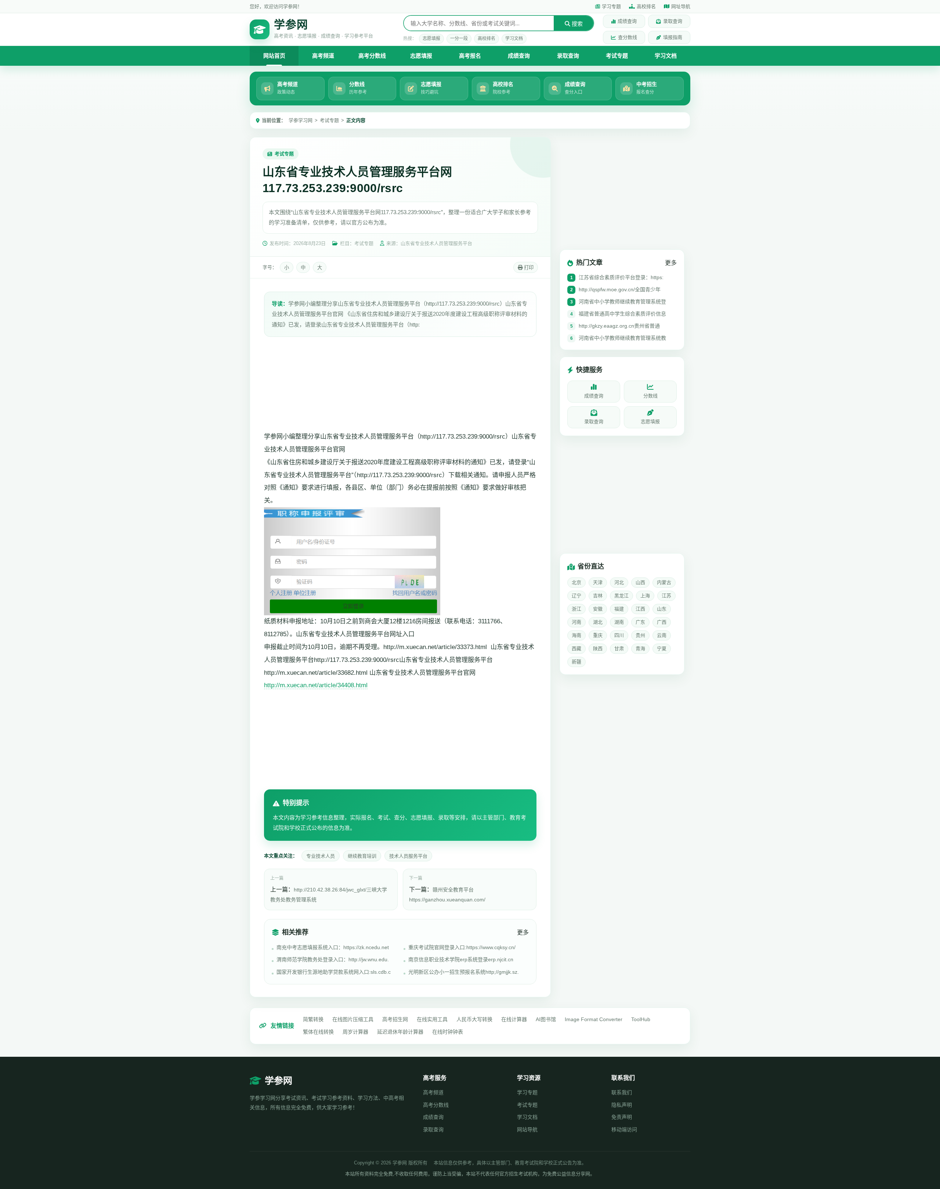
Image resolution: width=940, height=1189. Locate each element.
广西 (661, 622)
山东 (661, 609)
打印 (528, 267)
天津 (598, 582)
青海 (640, 648)
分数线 (650, 396)
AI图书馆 (546, 1019)
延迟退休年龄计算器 (400, 1032)
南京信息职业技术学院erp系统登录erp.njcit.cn (460, 959)
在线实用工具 (432, 1019)
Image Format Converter (593, 1019)
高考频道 (323, 56)
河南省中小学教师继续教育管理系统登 (622, 302)
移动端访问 (624, 1129)
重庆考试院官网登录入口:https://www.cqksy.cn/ (462, 947)
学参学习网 (300, 120)
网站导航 (527, 1129)
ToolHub (640, 1019)
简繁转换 (313, 1019)
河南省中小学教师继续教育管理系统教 (622, 338)
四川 (619, 635)
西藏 (576, 648)
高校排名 (646, 6)
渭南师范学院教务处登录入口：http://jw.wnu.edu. (332, 959)
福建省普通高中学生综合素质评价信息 (622, 314)
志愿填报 (431, 38)
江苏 (666, 595)
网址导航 (680, 6)
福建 (619, 609)
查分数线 (627, 37)
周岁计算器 (355, 1032)
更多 (523, 932)
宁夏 (661, 648)
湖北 (598, 622)
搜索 (576, 24)
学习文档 (514, 38)
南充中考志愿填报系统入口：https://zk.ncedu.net (332, 947)
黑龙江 (621, 595)
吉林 (598, 595)
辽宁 (576, 595)
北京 (576, 582)
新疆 (576, 661)
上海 (645, 595)
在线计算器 (514, 1019)
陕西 (598, 648)
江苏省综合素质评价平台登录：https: (621, 277)
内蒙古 (664, 582)
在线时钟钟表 (447, 1032)
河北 (619, 582)
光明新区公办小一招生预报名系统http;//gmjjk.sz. (463, 972)
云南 (661, 635)
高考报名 (470, 56)
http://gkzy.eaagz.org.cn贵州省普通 (619, 326)
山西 (640, 582)
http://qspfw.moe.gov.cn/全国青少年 (620, 289)
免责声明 (621, 1117)
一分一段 (459, 38)
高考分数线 (372, 56)
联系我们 (621, 1092)
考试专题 (617, 56)
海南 (576, 635)
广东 (640, 622)
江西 (640, 609)
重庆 (598, 635)
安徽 (598, 609)
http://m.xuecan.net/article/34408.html (316, 685)
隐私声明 (621, 1105)
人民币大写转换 (474, 1019)
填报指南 (672, 37)
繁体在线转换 (318, 1032)
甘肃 (619, 648)
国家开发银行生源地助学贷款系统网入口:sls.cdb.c (333, 972)
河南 (576, 622)
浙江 (576, 609)
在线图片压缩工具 (352, 1019)
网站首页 (274, 56)
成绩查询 (627, 21)
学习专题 (611, 6)
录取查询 (672, 21)
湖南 (619, 622)
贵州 (640, 635)
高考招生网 (395, 1019)
